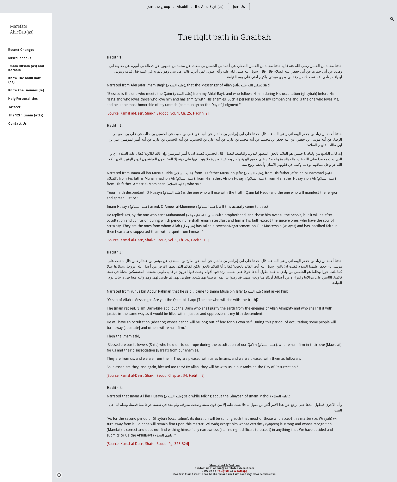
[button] (392, 19)
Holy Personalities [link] (23, 99)
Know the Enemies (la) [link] (26, 90)
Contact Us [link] (17, 124)
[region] (198, 6)
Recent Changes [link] (21, 50)
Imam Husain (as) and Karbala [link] (26, 68)
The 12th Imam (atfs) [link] (25, 115)
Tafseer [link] (14, 107)
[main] (224, 37)
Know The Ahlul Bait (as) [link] (24, 80)
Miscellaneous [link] (19, 58)
